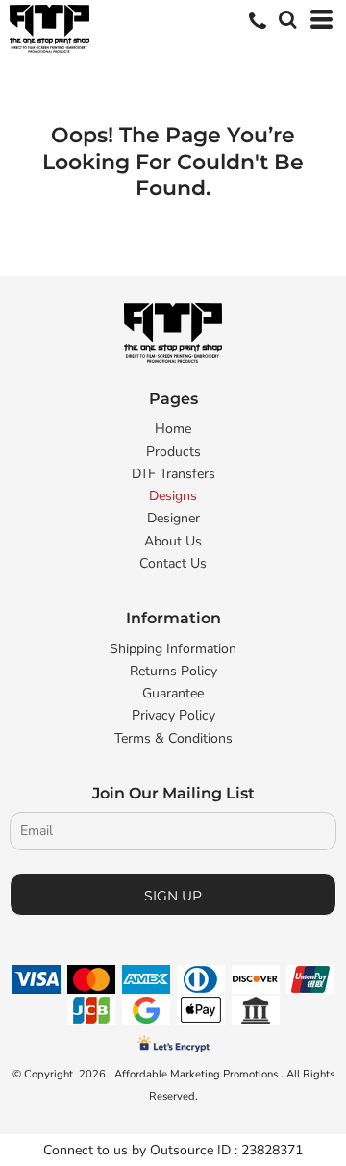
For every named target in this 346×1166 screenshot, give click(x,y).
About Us (173, 541)
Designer (173, 518)
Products (173, 452)
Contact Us (173, 563)
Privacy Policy (173, 715)
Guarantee (173, 693)
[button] (285, 17)
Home (173, 428)
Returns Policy (173, 671)
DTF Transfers (173, 474)
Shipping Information (173, 649)
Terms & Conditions (173, 738)
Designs (173, 496)
